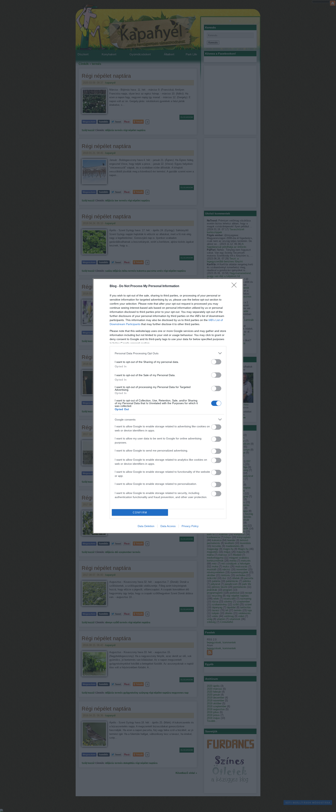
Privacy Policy (190, 526)
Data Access (168, 526)
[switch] (216, 361)
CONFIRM (140, 512)
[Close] (235, 286)
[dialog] (168, 406)
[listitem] (168, 353)
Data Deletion (146, 526)
